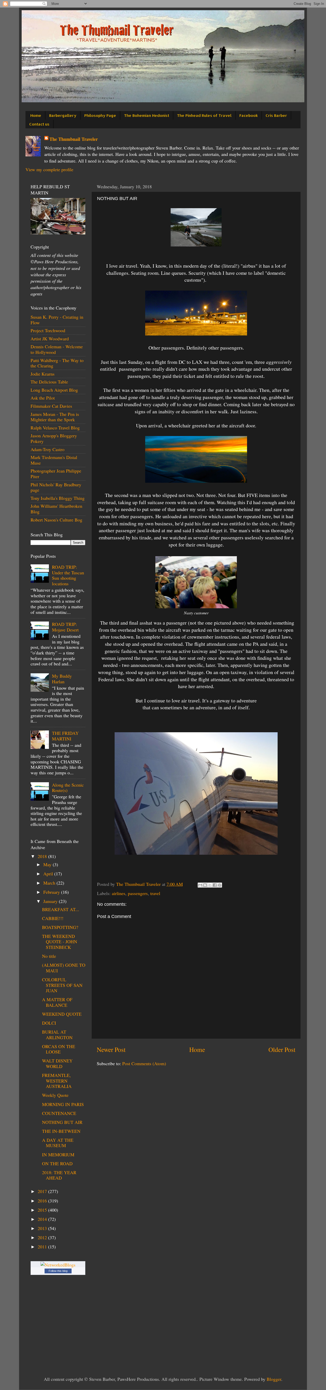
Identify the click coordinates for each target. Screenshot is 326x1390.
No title (49, 956)
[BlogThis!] (205, 885)
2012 (43, 1237)
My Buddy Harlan (62, 679)
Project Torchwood (48, 330)
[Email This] (200, 885)
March (50, 883)
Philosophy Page (100, 115)
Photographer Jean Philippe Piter (56, 473)
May (48, 864)
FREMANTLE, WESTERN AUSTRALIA (57, 1080)
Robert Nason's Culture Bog (56, 520)
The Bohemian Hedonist (146, 115)
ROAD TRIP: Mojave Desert (65, 627)
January (51, 901)
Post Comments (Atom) (144, 1063)
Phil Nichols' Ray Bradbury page (56, 487)
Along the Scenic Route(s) (68, 787)
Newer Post (111, 1049)
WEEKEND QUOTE (62, 1014)
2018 (43, 856)
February (52, 892)
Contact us (39, 124)
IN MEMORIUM (58, 1154)
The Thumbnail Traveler (73, 139)
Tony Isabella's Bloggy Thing (58, 498)
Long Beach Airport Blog (54, 390)
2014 (43, 1219)
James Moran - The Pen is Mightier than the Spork (55, 417)
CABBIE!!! (52, 918)
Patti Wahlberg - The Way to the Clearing (57, 363)
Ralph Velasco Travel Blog (55, 428)
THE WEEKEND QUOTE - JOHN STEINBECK (59, 941)
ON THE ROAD (57, 1163)
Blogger (274, 1379)
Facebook (248, 115)
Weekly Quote (55, 1095)
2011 (43, 1247)
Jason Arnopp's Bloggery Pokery (54, 438)
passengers (138, 893)
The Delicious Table (49, 382)
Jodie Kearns (43, 374)
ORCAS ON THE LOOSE (58, 1049)
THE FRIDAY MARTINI (65, 736)
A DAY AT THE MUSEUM (57, 1143)
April (48, 874)
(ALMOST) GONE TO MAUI (63, 968)
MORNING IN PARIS (63, 1104)
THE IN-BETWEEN (61, 1131)
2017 (43, 1191)
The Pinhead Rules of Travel (204, 115)
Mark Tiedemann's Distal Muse (54, 460)
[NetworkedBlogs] (57, 1265)
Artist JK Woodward (50, 339)
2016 (43, 1201)
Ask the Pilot (43, 398)
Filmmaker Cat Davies (51, 406)
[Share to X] (209, 885)
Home (35, 115)
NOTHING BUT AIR (62, 1122)
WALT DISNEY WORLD (57, 1063)
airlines (118, 893)
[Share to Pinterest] (219, 885)
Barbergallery (62, 115)
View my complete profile (49, 169)
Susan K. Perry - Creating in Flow (57, 320)
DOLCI (49, 1023)
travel (155, 893)
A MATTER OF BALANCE (57, 1002)
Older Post (281, 1049)
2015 (43, 1210)
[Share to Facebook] (214, 885)
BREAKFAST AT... (60, 909)
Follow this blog (58, 1270)
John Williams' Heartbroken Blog (56, 509)
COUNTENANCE (59, 1113)
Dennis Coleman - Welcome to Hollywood (57, 349)
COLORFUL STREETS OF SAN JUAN (62, 985)
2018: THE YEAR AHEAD (59, 1175)
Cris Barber (276, 115)
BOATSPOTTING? (60, 927)
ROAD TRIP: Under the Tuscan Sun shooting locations (68, 575)
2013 (43, 1228)
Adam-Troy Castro (47, 449)
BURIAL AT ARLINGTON (57, 1034)
